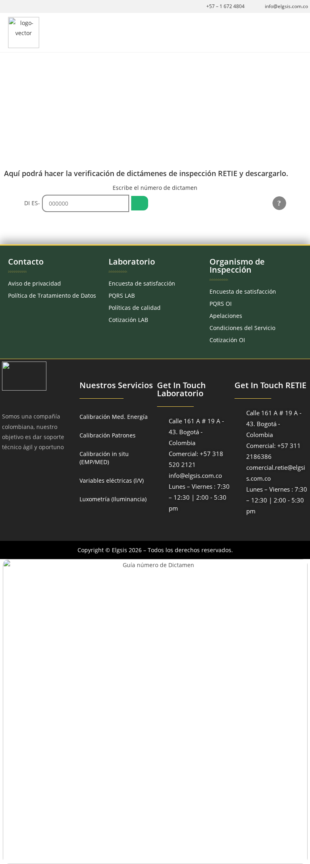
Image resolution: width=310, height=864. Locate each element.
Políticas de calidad (135, 307)
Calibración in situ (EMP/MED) (104, 458)
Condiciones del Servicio (242, 328)
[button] (296, 32)
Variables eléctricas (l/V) (112, 480)
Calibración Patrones (108, 435)
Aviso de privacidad (34, 283)
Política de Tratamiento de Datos (52, 295)
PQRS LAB (122, 295)
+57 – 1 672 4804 (225, 6)
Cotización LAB (128, 320)
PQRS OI (220, 303)
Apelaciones (225, 316)
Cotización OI (227, 340)
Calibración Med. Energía (114, 416)
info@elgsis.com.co (286, 6)
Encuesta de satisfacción (142, 283)
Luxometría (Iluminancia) (113, 499)
